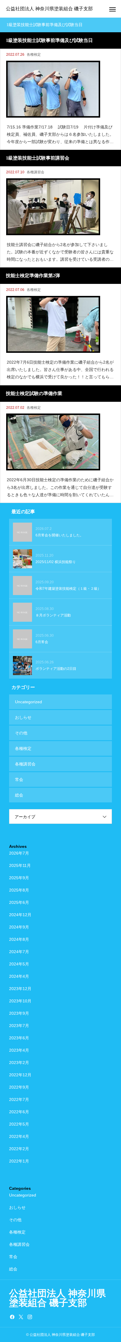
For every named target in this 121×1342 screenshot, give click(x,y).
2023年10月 (20, 1001)
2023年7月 (19, 1025)
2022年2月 (19, 1148)
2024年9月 (19, 927)
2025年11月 (20, 865)
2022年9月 (19, 1087)
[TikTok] (38, 1317)
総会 (19, 795)
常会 (19, 779)
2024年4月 (19, 976)
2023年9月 (19, 1013)
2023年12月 (20, 988)
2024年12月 (20, 914)
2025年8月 (19, 890)
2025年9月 (19, 877)
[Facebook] (12, 1317)
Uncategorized (28, 701)
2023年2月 (19, 1062)
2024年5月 (19, 964)
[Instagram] (30, 1317)
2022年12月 (20, 1074)
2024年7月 (19, 951)
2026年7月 (19, 853)
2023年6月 (19, 1038)
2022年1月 (19, 1161)
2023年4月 (19, 1050)
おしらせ (23, 717)
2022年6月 (19, 1111)
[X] (21, 1317)
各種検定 (34, 54)
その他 (21, 733)
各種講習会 (35, 172)
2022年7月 (19, 1099)
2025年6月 (19, 902)
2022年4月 (19, 1136)
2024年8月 (19, 939)
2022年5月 (19, 1124)
